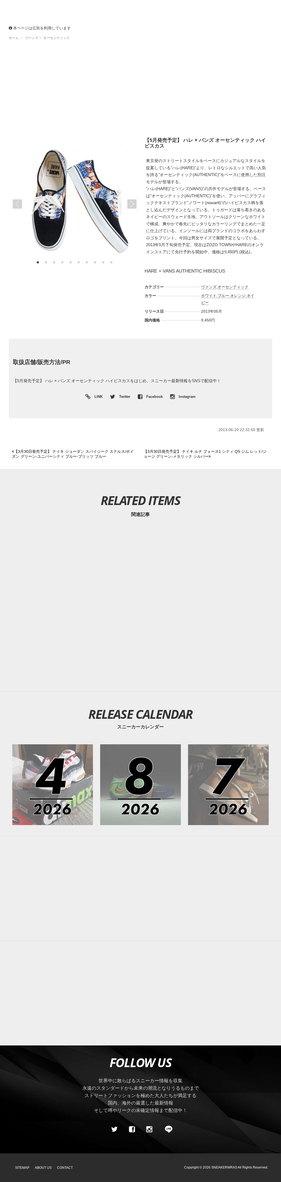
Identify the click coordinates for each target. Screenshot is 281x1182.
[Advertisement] (140, 90)
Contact (65, 1168)
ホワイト (209, 295)
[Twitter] (114, 1129)
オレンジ (238, 295)
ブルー (223, 295)
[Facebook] (132, 1129)
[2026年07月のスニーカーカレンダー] (228, 784)
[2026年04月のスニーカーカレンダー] (52, 784)
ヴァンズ (209, 287)
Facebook (154, 397)
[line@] (167, 1129)
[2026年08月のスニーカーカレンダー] (140, 784)
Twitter (124, 397)
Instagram (187, 397)
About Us (43, 1168)
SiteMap (22, 1168)
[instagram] (149, 1129)
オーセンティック (233, 287)
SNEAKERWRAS (224, 1167)
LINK (97, 397)
